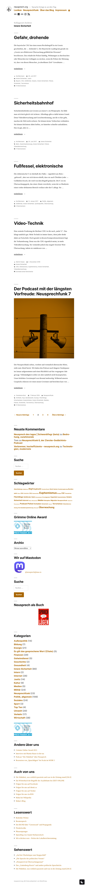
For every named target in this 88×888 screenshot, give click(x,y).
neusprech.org (21, 7)
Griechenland (18, 400)
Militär (17, 690)
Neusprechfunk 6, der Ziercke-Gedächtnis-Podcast (40, 441)
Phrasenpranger (22, 831)
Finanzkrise (68, 493)
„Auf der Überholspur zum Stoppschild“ (31, 855)
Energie (18, 648)
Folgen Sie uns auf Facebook (27, 784)
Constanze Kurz (21, 395)
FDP (63, 493)
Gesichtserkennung (26, 144)
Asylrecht (37, 489)
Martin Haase (20, 262)
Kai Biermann (20, 76)
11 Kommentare (21, 149)
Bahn (17, 144)
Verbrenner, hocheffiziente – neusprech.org (36, 446)
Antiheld (18, 398)
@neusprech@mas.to (33, 572)
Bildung (18, 644)
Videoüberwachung (20, 146)
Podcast (23, 504)
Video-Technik (28, 223)
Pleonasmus (17, 504)
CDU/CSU (26, 493)
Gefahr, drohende (31, 37)
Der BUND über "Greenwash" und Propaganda (33, 824)
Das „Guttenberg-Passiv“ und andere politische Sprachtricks (38, 865)
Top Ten (18, 707)
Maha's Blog (20, 801)
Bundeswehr (29, 398)
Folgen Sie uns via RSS (25, 794)
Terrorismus (25, 83)
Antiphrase (25, 489)
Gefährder (28, 81)
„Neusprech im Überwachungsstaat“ (29, 862)
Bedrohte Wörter (22, 818)
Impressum (61, 10)
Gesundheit (20, 665)
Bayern (18, 81)
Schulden (37, 504)
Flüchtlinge (42, 398)
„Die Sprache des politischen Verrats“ (30, 858)
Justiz (29, 78)
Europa (36, 398)
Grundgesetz (46, 497)
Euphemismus (32, 267)
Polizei (51, 81)
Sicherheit (17, 83)
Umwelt (18, 710)
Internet (25, 500)
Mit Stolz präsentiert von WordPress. (35, 881)
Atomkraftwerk (45, 489)
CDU (17, 267)
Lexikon (18, 10)
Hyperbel (53, 497)
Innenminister (27, 400)
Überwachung (48, 203)
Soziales (18, 700)
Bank (51, 489)
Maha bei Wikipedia (23, 797)
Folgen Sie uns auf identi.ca (26, 787)
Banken (55, 489)
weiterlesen (18, 68)
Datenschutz (24, 267)
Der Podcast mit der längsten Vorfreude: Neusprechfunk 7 (43, 291)
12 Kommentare (21, 405)
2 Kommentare (20, 206)
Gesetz (34, 81)
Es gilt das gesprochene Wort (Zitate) (33, 651)
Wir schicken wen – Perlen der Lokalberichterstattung (36, 838)
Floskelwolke (21, 828)
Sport (17, 704)
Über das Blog (47, 10)
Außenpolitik (20, 641)
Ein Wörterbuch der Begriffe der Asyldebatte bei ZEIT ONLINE (40, 780)
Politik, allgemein (47, 201)
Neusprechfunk (30, 10)
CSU (22, 81)
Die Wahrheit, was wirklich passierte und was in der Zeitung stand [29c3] (43, 777)
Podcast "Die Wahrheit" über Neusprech (31, 757)
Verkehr (18, 714)
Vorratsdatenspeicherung (25, 507)
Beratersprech (21, 821)
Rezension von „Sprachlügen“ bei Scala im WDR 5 (35, 760)
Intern (17, 672)
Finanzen (18, 655)
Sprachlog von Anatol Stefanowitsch (29, 835)
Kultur (17, 683)
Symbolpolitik (39, 203)
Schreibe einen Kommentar (24, 271)
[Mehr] (69, 10)
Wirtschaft (36, 507)
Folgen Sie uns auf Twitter (26, 791)
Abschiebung (18, 489)
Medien (46, 400)
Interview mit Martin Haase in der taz (30, 753)
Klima (30, 500)
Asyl (23, 398)
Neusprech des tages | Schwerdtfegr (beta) (36, 434)
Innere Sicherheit (21, 78)
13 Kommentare (21, 86)
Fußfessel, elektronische (38, 166)
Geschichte (20, 662)
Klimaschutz (34, 500)
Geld (33, 497)
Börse (19, 493)
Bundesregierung (63, 489)
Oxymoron (70, 500)
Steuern (50, 504)
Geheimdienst (21, 658)
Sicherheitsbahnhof (33, 102)
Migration (54, 500)
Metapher (47, 500)
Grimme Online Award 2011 (26, 750)
